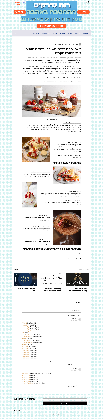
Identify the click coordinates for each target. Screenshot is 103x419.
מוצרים (70, 33)
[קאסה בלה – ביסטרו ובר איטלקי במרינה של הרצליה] (51, 279)
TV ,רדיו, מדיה (35, 33)
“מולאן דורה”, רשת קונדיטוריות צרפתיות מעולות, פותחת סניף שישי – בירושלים (77, 290)
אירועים (77, 33)
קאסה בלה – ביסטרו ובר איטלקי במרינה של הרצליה (52, 290)
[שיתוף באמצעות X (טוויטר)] (76, 259)
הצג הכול (16, 269)
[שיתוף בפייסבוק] (80, 259)
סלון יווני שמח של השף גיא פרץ (26, 290)
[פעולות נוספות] (23, 44)
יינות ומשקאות (46, 33)
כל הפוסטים (86, 33)
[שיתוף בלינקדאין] (72, 259)
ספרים (55, 33)
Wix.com (67, 414)
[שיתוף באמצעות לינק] (68, 259)
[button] (15, 33)
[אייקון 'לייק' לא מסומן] (76, 364)
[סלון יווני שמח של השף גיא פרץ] (25, 279)
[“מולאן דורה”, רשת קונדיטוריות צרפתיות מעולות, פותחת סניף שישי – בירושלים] (77, 279)
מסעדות (62, 33)
